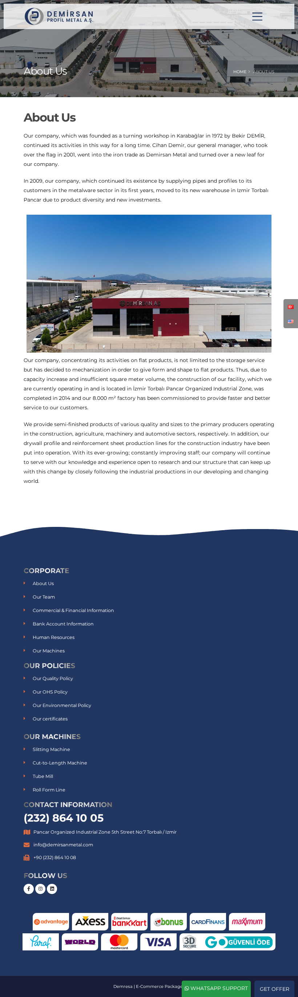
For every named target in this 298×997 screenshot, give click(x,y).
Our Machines (49, 651)
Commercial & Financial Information (73, 610)
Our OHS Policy (50, 692)
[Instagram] (40, 889)
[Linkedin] (52, 889)
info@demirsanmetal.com (63, 844)
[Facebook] (29, 889)
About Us (43, 583)
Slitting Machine (51, 749)
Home (239, 71)
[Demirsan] (60, 16)
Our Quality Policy (53, 678)
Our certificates (50, 719)
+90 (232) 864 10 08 (54, 857)
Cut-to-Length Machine (60, 763)
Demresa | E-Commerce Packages (149, 986)
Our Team (44, 597)
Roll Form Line (49, 790)
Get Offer (274, 989)
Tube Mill (43, 776)
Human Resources (53, 637)
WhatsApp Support (218, 988)
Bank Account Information (63, 624)
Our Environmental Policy (62, 705)
